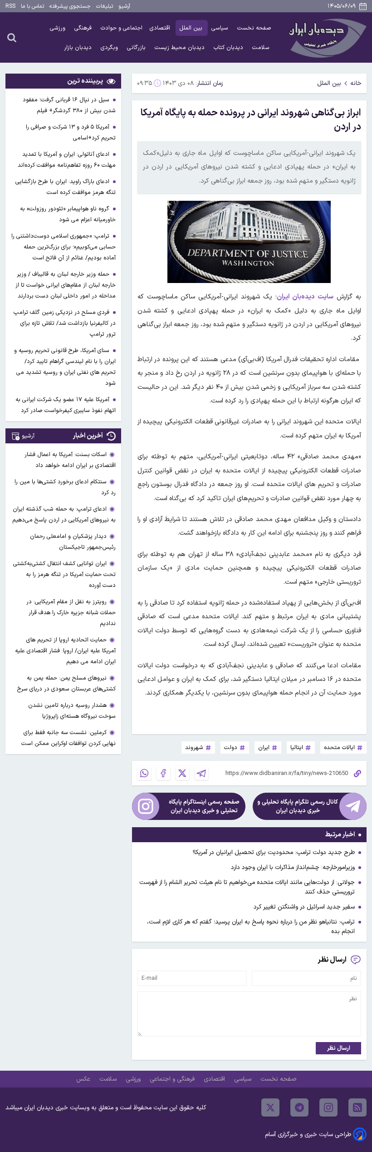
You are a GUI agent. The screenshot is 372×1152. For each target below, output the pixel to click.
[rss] (357, 1107)
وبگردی (110, 47)
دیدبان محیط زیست (180, 47)
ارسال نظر (338, 1048)
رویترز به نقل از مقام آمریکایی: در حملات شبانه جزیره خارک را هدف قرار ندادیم (71, 612)
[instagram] (328, 1107)
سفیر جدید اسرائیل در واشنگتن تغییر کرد (304, 907)
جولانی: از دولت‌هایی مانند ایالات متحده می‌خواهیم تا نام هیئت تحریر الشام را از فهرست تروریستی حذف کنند (247, 887)
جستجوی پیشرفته (70, 6)
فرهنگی (83, 28)
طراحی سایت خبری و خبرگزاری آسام (308, 1134)
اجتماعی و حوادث (121, 28)
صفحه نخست (254, 28)
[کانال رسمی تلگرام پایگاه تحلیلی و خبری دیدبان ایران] (353, 806)
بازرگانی (137, 47)
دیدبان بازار (78, 47)
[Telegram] (201, 773)
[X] (182, 773)
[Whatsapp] (144, 773)
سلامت (261, 47)
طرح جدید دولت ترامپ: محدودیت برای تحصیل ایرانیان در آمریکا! (274, 852)
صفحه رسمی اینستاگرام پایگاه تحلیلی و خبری (204, 806)
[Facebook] (163, 773)
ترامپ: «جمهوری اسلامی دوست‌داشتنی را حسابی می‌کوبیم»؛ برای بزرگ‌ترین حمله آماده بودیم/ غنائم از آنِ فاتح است (63, 247)
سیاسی (220, 28)
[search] (11, 37)
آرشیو (124, 6)
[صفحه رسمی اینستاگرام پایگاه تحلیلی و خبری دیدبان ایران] (145, 806)
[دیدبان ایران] (326, 37)
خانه (356, 83)
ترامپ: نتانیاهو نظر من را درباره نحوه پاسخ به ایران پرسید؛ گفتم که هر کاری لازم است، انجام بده (251, 926)
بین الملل (191, 28)
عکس (84, 1079)
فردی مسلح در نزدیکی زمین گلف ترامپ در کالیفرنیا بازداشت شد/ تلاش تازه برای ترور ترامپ (65, 323)
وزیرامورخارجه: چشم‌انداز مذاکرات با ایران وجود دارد (293, 867)
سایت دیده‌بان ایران (305, 297)
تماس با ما (32, 6)
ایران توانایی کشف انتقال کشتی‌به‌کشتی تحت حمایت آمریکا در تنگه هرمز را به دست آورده (64, 574)
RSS (10, 6)
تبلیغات (104, 6)
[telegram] (299, 1107)
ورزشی (58, 28)
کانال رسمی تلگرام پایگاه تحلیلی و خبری (297, 806)
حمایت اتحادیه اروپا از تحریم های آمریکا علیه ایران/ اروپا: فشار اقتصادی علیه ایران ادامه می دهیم (65, 651)
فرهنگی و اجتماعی (173, 1079)
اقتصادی (161, 28)
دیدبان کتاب (229, 47)
